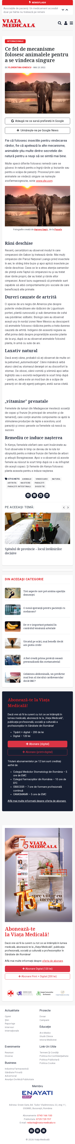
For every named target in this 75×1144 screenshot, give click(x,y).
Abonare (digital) (38, 744)
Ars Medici (45, 1032)
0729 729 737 (43, 1119)
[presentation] (64, 507)
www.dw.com (44, 180)
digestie (40, 486)
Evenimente (12, 1046)
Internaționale (12, 1030)
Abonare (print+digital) (39, 752)
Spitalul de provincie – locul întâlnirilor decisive (33, 551)
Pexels (58, 229)
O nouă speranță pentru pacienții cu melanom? (44, 609)
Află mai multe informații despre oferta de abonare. (37, 801)
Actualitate (12, 1010)
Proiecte (45, 1010)
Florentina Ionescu (19, 67)
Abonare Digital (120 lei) (38, 968)
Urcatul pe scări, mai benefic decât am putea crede (43, 643)
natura (56, 479)
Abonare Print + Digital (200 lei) (39, 976)
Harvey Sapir (41, 229)
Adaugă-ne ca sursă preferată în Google (39, 121)
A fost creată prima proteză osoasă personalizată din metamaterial (42, 660)
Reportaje (10, 1023)
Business (10, 1062)
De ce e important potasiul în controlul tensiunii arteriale (40, 626)
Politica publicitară (49, 1059)
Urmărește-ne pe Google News (39, 130)
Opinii (8, 1016)
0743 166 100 (44, 1115)
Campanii (44, 1020)
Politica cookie (47, 1063)
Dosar (43, 1016)
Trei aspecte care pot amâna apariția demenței (44, 593)
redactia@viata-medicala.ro (41, 1122)
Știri (7, 1020)
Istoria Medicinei (48, 1039)
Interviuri (9, 1027)
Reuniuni (9, 1052)
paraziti (39, 483)
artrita (12, 483)
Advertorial (11, 1075)
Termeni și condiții (49, 1052)
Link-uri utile (48, 1046)
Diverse (9, 1056)
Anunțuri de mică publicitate (19, 1079)
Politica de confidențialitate (54, 1056)
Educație (45, 1026)
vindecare (42, 479)
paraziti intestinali (19, 486)
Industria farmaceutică (16, 1068)
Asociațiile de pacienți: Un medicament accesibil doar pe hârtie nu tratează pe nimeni (30, 10)
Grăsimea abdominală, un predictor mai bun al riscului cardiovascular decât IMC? (44, 677)
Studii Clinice (46, 1036)
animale (26, 479)
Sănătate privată (13, 1072)
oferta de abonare (52, 960)
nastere (25, 483)
